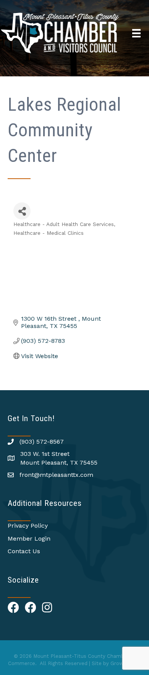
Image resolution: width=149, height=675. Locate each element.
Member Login (29, 538)
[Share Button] (22, 211)
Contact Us (24, 551)
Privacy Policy (28, 525)
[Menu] (136, 33)
